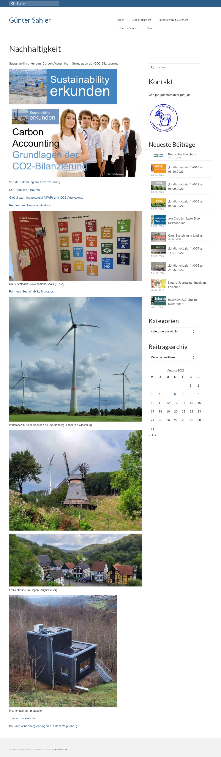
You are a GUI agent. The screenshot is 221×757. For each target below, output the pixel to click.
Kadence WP (61, 749)
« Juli (152, 435)
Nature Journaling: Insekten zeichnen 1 (187, 285)
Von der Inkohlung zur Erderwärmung (34, 182)
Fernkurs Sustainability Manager (31, 291)
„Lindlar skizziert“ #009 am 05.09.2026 (186, 186)
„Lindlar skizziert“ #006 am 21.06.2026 (186, 268)
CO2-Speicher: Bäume (24, 189)
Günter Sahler (30, 20)
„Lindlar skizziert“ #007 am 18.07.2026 (186, 250)
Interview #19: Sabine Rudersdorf (183, 302)
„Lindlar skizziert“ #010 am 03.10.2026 (186, 169)
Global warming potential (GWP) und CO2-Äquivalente (46, 197)
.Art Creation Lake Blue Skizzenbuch (184, 220)
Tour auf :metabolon (22, 718)
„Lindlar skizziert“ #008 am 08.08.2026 (186, 203)
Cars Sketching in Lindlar (185, 235)
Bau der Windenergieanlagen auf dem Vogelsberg (43, 726)
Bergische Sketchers (182, 154)
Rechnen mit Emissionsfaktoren (30, 205)
